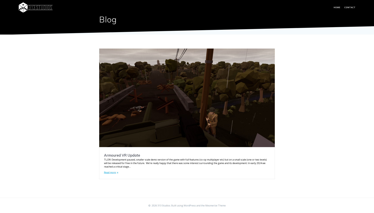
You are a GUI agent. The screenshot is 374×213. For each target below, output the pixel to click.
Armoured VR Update (122, 155)
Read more (110, 172)
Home (337, 7)
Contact (349, 7)
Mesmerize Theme (215, 205)
